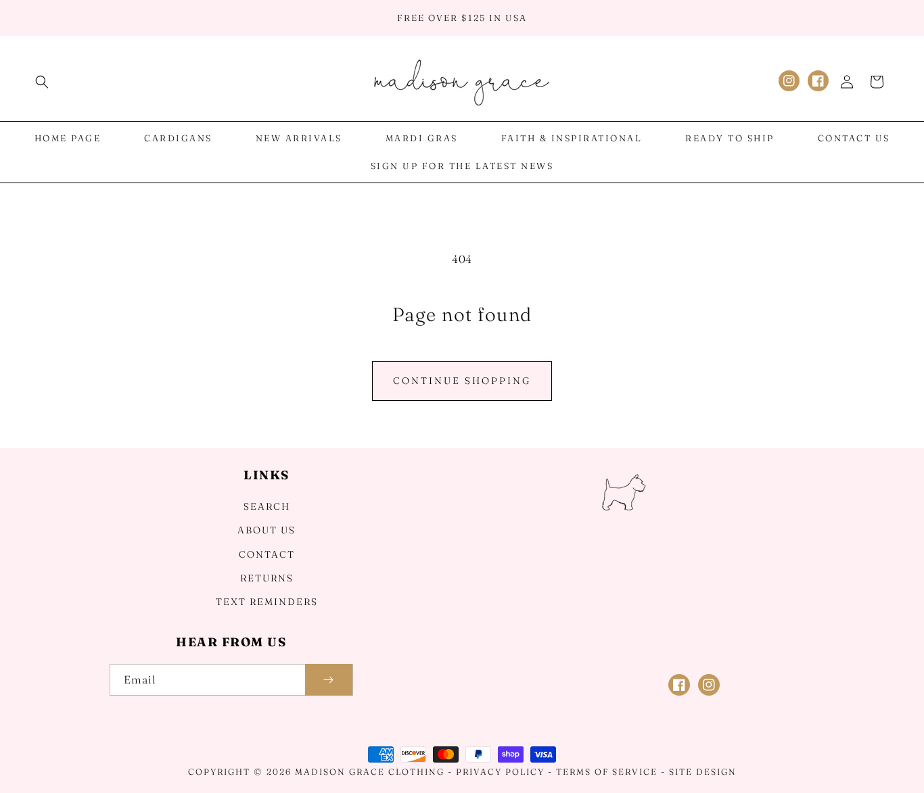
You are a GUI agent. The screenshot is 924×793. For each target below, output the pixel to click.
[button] (42, 82)
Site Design (703, 772)
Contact (267, 554)
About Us (266, 530)
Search (267, 506)
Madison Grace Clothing (369, 772)
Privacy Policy (500, 772)
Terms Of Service (606, 772)
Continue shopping (462, 381)
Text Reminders (267, 602)
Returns (267, 578)
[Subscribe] (328, 680)
